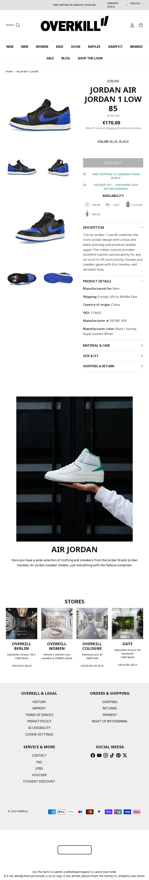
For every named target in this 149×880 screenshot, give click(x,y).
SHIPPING (109, 702)
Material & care (96, 345)
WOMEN (42, 46)
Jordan (113, 81)
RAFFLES (94, 46)
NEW (9, 46)
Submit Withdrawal (74, 849)
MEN (24, 46)
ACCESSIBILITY (39, 728)
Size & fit (91, 356)
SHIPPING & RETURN (98, 366)
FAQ (39, 762)
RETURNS (110, 708)
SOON (75, 46)
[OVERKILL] (74, 25)
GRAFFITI (115, 46)
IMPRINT (39, 708)
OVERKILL (22, 811)
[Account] (131, 25)
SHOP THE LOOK (90, 58)
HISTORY (39, 702)
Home (9, 71)
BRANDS (136, 46)
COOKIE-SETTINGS (39, 734)
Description (93, 227)
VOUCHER (39, 775)
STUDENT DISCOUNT (39, 781)
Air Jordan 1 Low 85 (27, 71)
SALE (50, 58)
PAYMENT (110, 715)
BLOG (66, 58)
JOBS (39, 768)
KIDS (59, 46)
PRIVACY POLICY (39, 721)
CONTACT (39, 755)
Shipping (111, 128)
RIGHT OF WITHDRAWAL (110, 721)
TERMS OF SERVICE (39, 715)
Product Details (97, 281)
